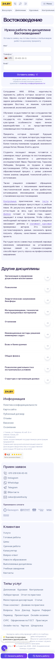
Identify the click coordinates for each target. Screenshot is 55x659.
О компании (9, 427)
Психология (11, 287)
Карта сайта (9, 409)
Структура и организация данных (22, 379)
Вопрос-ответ (10, 555)
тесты (45, 201)
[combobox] (8, 58)
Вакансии (8, 423)
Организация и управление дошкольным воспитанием (19, 277)
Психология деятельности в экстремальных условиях (19, 368)
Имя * (5, 46)
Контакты (8, 573)
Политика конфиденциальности (20, 405)
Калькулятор (10, 550)
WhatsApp (13, 482)
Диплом (7, 214)
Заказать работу (15, 656)
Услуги (6, 533)
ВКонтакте (13, 492)
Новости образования (14, 559)
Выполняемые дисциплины (17, 564)
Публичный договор (13, 414)
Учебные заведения (13, 568)
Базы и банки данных (16, 344)
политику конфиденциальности (32, 83)
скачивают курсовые (41, 224)
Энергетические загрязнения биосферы (20, 300)
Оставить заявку (26, 74)
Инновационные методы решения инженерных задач (22, 334)
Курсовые (33, 10)
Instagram (13, 478)
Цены (6, 541)
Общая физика (12, 356)
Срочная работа (11, 546)
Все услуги (7, 10)
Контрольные (9, 201)
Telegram (12, 487)
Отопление (10, 321)
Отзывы (7, 418)
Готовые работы (12, 537)
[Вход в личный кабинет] (20, 3)
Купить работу (42, 656)
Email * (6, 63)
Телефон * (7, 54)
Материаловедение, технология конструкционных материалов (21, 311)
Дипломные (20, 10)
